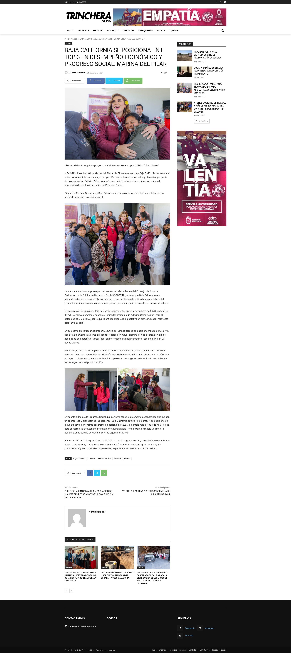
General (92, 458)
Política (127, 458)
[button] (222, 30)
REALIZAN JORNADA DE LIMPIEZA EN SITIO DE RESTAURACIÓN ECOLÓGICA (207, 55)
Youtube (189, 635)
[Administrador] (67, 72)
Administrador (78, 73)
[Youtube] (224, 2)
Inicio (67, 39)
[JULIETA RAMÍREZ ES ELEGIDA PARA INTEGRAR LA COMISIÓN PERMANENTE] (184, 72)
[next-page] (71, 591)
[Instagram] (220, 2)
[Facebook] (216, 2)
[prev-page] (66, 591)
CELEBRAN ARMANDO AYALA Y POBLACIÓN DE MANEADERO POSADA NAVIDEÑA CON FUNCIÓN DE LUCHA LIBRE (89, 494)
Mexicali (74, 39)
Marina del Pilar (104, 458)
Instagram (209, 628)
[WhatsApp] (104, 473)
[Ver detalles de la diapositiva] (169, 17)
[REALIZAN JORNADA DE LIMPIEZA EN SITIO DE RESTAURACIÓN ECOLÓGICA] (184, 55)
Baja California (79, 458)
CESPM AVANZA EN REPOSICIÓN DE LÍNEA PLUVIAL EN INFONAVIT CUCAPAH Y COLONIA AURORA (117, 575)
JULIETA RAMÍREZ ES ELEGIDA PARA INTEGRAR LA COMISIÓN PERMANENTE (209, 71)
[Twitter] (97, 473)
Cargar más (201, 121)
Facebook (189, 628)
